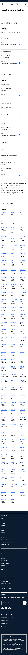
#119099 (22, 352)
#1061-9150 (14, 425)
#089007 (22, 402)
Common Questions (6, 583)
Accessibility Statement (7, 617)
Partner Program (5, 563)
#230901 (3, 299)
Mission (3, 553)
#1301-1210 (4, 454)
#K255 (3, 314)
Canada (3, 565)
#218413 (13, 499)
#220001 (13, 359)
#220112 (22, 359)
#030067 (3, 395)
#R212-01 (22, 220)
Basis (2, 518)
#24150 (12, 277)
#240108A (22, 285)
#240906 (3, 260)
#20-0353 (4, 337)
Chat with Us (4, 581)
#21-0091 (13, 447)
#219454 (3, 374)
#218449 (3, 492)
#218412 (3, 499)
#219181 (22, 432)
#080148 (13, 329)
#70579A (3, 212)
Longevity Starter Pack (6, 542)
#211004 (13, 380)
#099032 (3, 402)
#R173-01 (3, 236)
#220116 (3, 344)
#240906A (22, 253)
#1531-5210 (23, 236)
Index (2, 537)
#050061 (13, 367)
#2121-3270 (23, 292)
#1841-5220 (14, 245)
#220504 (3, 329)
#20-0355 (4, 322)
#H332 (3, 432)
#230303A (13, 307)
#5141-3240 (14, 299)
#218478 (3, 484)
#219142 (3, 439)
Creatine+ (3, 523)
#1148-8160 (23, 484)
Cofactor (3, 520)
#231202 (13, 292)
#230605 (22, 299)
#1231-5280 (4, 227)
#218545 (22, 462)
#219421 (13, 387)
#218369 (22, 492)
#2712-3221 (23, 270)
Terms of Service (5, 626)
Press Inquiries (4, 560)
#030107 (22, 380)
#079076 (3, 425)
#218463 (13, 477)
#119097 (22, 367)
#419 (12, 417)
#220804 (22, 314)
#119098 (13, 352)
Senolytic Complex (5, 539)
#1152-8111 (13, 432)
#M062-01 (22, 277)
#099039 (13, 402)
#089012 (13, 410)
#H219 (12, 439)
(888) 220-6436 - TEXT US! (8, 578)
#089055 (3, 417)
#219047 (13, 454)
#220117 (13, 344)
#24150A (3, 277)
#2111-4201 (22, 245)
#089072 (13, 395)
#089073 (22, 395)
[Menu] (2, 4)
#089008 (4, 410)
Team (2, 556)
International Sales (5, 568)
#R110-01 (3, 245)
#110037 (22, 454)
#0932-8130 (14, 484)
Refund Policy (4, 623)
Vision (2, 527)
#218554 (13, 469)
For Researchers (5, 544)
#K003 (21, 344)
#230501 (3, 307)
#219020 (13, 462)
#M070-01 (4, 285)
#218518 (22, 469)
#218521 (3, 477)
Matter (3, 532)
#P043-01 (22, 212)
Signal (3, 530)
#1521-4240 (4, 270)
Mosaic (3, 525)
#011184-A (22, 439)
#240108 (3, 292)
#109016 (3, 387)
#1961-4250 (23, 260)
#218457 (13, 492)
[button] (26, 4)
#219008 (3, 462)
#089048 (22, 410)
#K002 (3, 367)
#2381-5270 (23, 227)
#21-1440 (3, 359)
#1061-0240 (23, 374)
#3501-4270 (4, 253)
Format (3, 535)
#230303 (22, 307)
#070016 (13, 337)
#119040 (3, 380)
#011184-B (4, 447)
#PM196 (3, 352)
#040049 (13, 374)
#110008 (22, 329)
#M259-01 (13, 253)
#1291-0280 (23, 337)
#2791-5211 (4, 220)
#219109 (22, 447)
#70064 (13, 220)
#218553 (3, 469)
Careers (3, 558)
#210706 (22, 425)
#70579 (12, 212)
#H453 (21, 387)
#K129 (21, 322)
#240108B (13, 285)
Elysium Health (9, 630)
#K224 (12, 314)
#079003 (22, 417)
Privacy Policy (4, 620)
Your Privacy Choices (6, 588)
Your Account (4, 586)
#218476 (22, 477)
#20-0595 (13, 322)
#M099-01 (13, 270)
